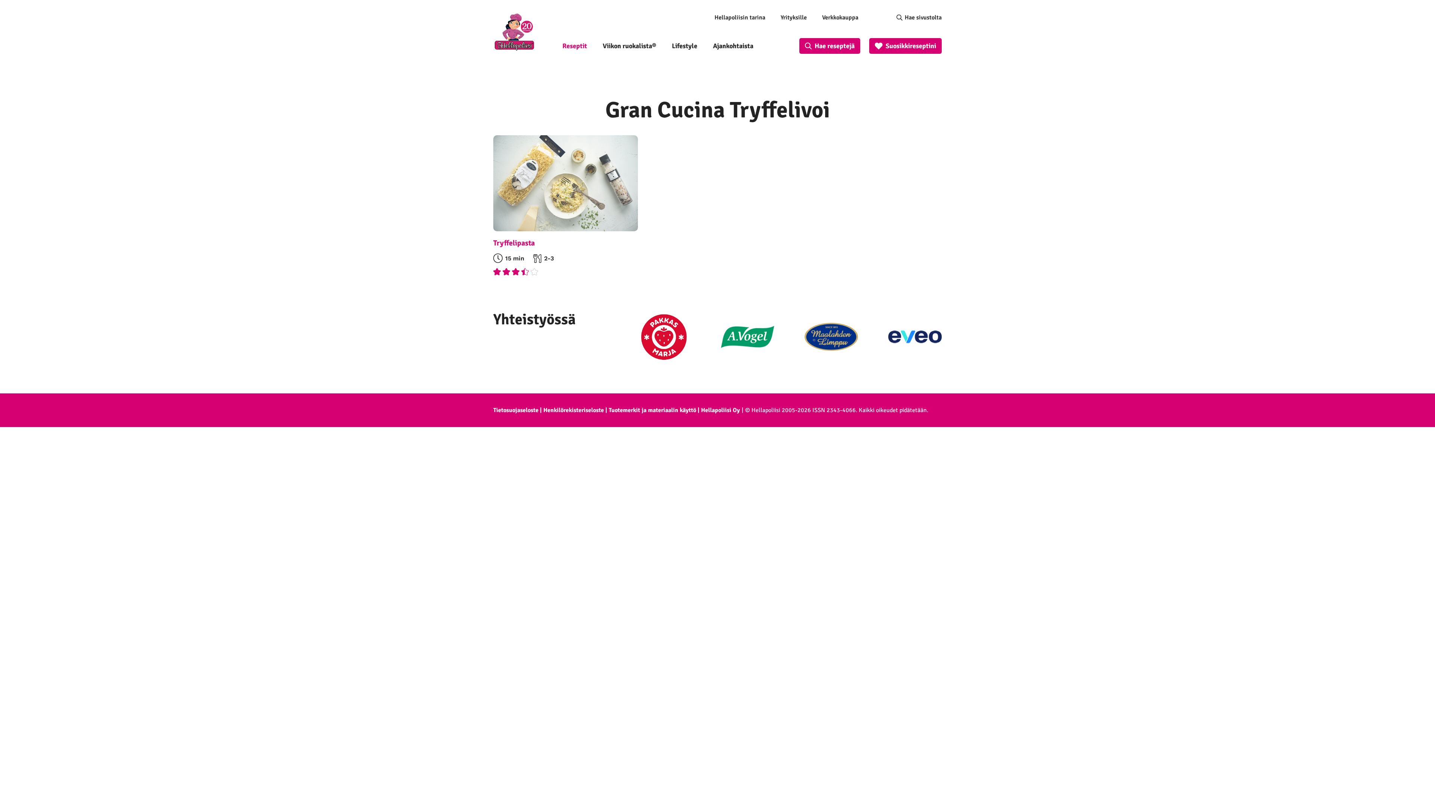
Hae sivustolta (923, 17)
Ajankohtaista (733, 46)
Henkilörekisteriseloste (573, 410)
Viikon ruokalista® (629, 46)
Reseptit (574, 46)
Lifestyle (684, 46)
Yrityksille (794, 17)
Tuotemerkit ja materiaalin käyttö (652, 410)
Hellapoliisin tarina (740, 17)
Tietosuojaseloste (515, 410)
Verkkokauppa (840, 17)
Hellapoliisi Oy (720, 410)
